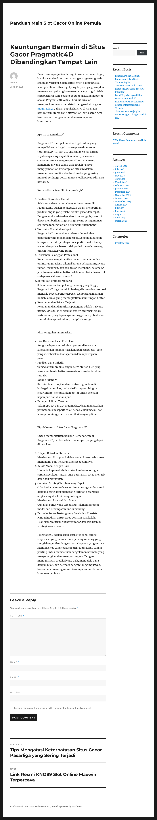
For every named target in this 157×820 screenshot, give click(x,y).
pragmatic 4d (45, 108)
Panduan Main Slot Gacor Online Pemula (55, 23)
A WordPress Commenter (125, 140)
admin (13, 82)
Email (14, 677)
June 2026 (120, 172)
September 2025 (123, 201)
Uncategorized (122, 243)
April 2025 (120, 217)
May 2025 (120, 214)
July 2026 (119, 169)
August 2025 (121, 205)
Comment (17, 616)
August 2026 (121, 166)
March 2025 (121, 221)
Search (116, 48)
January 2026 (121, 188)
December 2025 (122, 192)
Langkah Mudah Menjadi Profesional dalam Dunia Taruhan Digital (127, 79)
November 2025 (123, 195)
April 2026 (120, 179)
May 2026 (120, 175)
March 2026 (121, 182)
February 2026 (122, 185)
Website (15, 692)
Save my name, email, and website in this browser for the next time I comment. (52, 708)
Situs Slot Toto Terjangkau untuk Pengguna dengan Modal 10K (130, 114)
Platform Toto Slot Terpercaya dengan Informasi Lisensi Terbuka (129, 105)
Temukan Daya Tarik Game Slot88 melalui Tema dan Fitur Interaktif (129, 88)
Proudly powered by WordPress (67, 806)
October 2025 (121, 198)
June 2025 (120, 211)
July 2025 (119, 208)
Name (14, 662)
